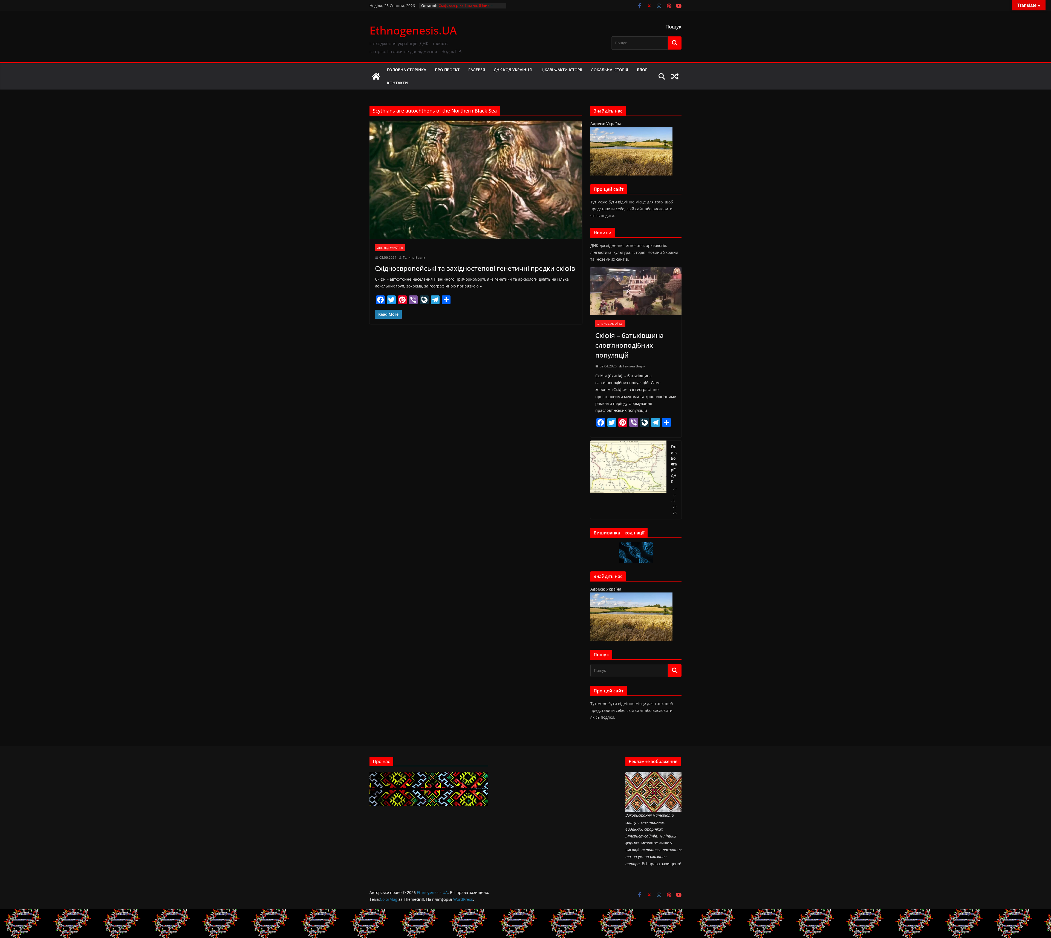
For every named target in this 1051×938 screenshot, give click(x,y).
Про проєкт (447, 69)
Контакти (397, 82)
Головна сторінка (406, 69)
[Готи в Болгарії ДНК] (628, 480)
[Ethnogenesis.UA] (376, 76)
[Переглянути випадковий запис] (675, 76)
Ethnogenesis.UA (413, 30)
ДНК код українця (513, 69)
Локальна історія (609, 69)
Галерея (476, 69)
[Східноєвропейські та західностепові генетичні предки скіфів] (475, 179)
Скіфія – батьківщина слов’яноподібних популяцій (629, 345)
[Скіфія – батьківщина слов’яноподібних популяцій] (636, 291)
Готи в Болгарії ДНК (674, 464)
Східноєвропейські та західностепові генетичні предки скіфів (475, 268)
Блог (642, 69)
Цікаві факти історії (561, 69)
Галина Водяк (414, 257)
